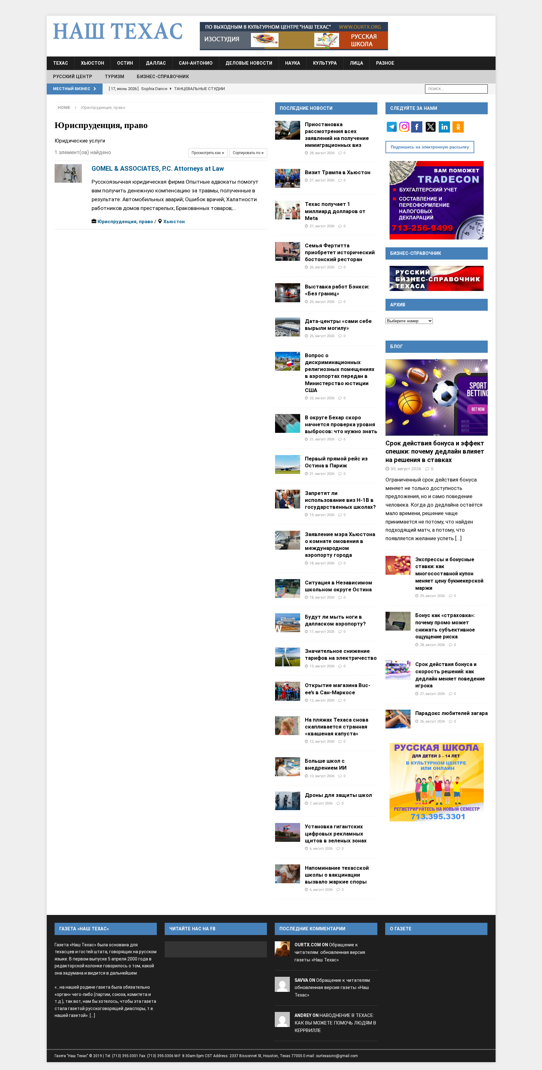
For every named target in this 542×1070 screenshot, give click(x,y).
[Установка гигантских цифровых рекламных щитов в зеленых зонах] (287, 832)
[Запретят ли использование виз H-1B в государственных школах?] (287, 499)
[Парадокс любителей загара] (398, 719)
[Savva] (282, 988)
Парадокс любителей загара (451, 713)
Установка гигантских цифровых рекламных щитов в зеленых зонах (336, 833)
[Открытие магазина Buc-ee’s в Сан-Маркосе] (287, 691)
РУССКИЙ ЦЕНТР (73, 76)
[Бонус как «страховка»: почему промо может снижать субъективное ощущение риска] (398, 621)
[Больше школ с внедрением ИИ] (287, 766)
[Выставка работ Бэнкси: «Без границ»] (287, 292)
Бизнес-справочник (163, 76)
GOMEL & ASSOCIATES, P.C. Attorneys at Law (158, 168)
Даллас (156, 63)
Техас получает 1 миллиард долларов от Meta (335, 211)
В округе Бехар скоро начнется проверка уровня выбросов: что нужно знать (341, 424)
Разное (385, 63)
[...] (458, 538)
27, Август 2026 (322, 180)
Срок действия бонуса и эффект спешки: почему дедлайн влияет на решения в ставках (434, 451)
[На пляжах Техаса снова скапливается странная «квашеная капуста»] (287, 725)
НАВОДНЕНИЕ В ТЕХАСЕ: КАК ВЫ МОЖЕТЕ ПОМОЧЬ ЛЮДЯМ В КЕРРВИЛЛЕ (335, 1023)
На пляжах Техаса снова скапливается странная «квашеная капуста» (336, 727)
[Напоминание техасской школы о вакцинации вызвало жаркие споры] (287, 873)
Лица (356, 63)
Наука (292, 63)
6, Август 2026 (321, 848)
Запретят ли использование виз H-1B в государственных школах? (340, 500)
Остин (125, 63)
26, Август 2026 (322, 267)
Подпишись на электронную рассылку (430, 147)
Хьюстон (92, 63)
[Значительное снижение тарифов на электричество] (287, 657)
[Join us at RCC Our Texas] (294, 36)
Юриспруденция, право (125, 221)
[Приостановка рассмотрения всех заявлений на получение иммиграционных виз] (287, 130)
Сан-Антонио (196, 63)
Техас (60, 63)
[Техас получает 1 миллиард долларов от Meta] (287, 210)
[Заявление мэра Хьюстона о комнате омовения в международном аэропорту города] (287, 540)
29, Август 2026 (432, 596)
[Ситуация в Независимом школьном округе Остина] (287, 588)
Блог (396, 346)
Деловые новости (249, 63)
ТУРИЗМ (114, 76)
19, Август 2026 (322, 515)
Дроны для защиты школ (338, 795)
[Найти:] (456, 88)
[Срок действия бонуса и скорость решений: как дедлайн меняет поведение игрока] (398, 670)
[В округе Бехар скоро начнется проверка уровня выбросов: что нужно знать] (287, 423)
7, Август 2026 (321, 803)
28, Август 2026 (322, 153)
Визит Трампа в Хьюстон (337, 172)
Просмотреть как (207, 153)
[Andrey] (282, 1023)
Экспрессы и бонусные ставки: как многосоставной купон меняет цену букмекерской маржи (449, 573)
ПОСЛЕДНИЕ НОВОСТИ (306, 108)
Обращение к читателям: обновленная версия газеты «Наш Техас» (330, 952)
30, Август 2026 (406, 468)
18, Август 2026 (322, 563)
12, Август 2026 (322, 700)
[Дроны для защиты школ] (287, 801)
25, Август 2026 (322, 301)
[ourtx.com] (282, 952)
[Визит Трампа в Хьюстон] (287, 178)
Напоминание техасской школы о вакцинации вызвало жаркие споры (337, 875)
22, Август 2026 (322, 398)
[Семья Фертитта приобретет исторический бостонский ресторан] (287, 251)
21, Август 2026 (322, 439)
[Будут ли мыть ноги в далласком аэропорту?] (287, 622)
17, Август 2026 (322, 631)
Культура (325, 63)
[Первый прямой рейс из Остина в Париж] (287, 464)
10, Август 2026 (322, 776)
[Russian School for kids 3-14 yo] (437, 782)
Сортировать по (247, 153)
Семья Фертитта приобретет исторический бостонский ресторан (340, 252)
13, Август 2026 (322, 666)
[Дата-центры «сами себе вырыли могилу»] (287, 327)
